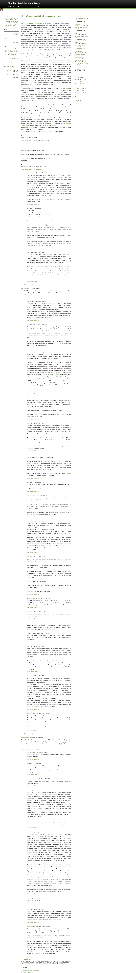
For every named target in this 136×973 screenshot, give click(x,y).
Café (6, 50)
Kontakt (76, 101)
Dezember (77, 92)
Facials (13, 50)
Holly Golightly (67, 473)
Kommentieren (44, 140)
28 (78, 90)
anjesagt (9, 70)
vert (22, 147)
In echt (14, 21)
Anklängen (56, 467)
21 (78, 88)
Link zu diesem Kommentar (27, 169)
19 (75, 88)
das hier (54, 446)
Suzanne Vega (55, 107)
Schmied (7, 52)
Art (11, 18)
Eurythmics (40, 94)
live (28, 577)
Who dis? (77, 99)
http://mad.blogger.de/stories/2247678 (31, 970)
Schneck (12, 52)
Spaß (16, 52)
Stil (5, 54)
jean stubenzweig (31, 598)
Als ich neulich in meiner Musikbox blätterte (32, 23)
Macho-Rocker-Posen (55, 575)
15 (80, 86)
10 (84, 83)
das (58, 559)
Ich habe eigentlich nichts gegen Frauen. (43, 16)
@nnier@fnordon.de (13, 58)
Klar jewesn (14, 22)
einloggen (15, 42)
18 (85, 86)
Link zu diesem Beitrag (26, 140)
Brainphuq (15, 18)
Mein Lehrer (30, 792)
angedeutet (33, 429)
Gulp (16, 19)
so (70, 335)
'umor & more (7, 18)
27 (77, 90)
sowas (56, 442)
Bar (58, 525)
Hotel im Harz (49, 525)
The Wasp (9, 71)
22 (80, 88)
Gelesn (12, 19)
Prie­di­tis (15, 51)
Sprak (5, 25)
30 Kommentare (35, 140)
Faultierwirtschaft (14, 75)
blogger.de (11, 66)
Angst (59, 254)
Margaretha (7, 24)
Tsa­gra (13, 55)
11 (85, 83)
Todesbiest (14, 25)
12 (75, 86)
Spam (16, 24)
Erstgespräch (78, 100)
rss (8, 62)
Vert (16, 55)
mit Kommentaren (14, 62)
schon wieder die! (54, 274)
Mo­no (11, 51)
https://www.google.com (28, 972)
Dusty (37, 469)
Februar (84, 92)
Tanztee (9, 25)
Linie (8, 51)
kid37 (22, 288)
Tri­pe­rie (15, 54)
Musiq (36, 19)
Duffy (63, 414)
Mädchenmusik (28, 295)
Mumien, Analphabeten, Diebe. (24, 3)
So (44, 682)
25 (85, 88)
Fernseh (8, 19)
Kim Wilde (66, 88)
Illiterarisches (9, 21)
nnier (22, 19)
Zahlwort (9, 68)
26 (75, 90)
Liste (39, 29)
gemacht (64, 254)
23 (82, 88)
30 (82, 90)
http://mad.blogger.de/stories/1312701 (31, 969)
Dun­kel (9, 50)
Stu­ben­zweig (10, 54)
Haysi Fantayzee (31, 98)
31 (84, 90)
